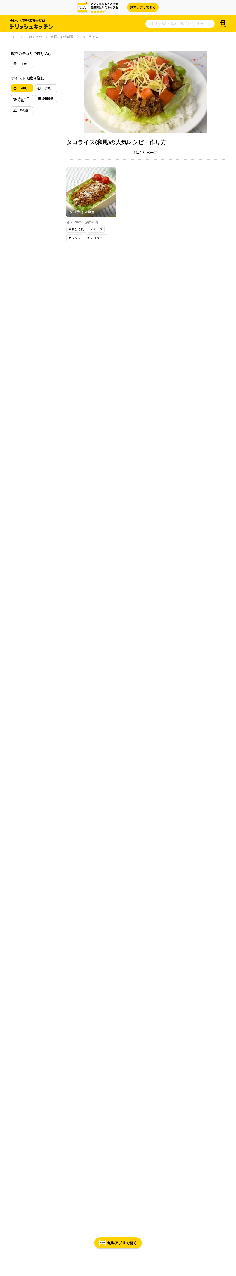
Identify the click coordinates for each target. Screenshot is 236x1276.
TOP (14, 36)
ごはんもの (34, 36)
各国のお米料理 (62, 36)
